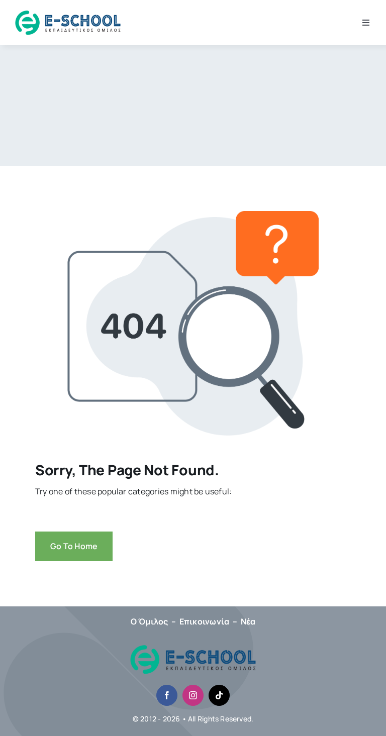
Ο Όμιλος (149, 621)
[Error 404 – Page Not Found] (193, 648)
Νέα (248, 621)
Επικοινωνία (204, 621)
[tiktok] (219, 695)
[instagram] (193, 695)
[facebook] (166, 695)
